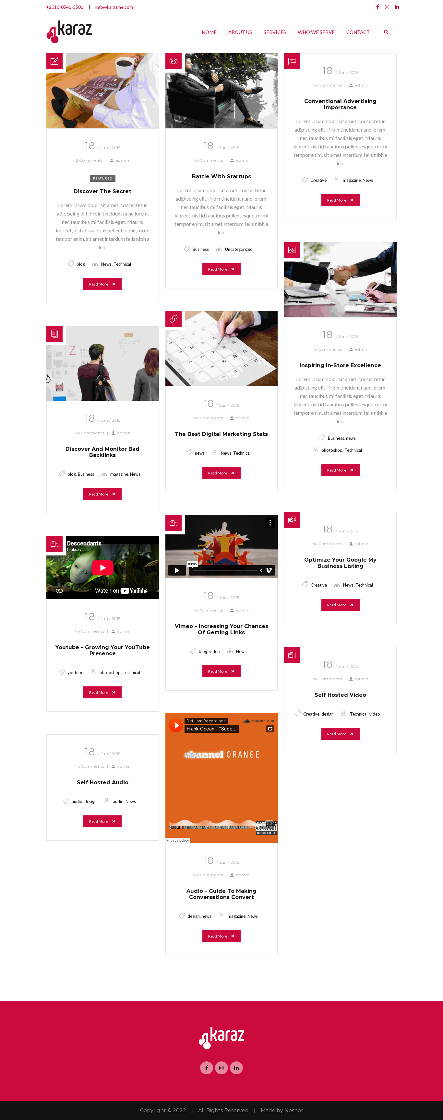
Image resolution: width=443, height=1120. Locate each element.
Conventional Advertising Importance (340, 104)
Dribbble (387, 6)
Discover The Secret (102, 191)
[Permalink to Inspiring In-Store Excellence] (340, 315)
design (327, 714)
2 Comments (89, 160)
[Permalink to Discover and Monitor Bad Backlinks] (102, 399)
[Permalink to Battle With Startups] (221, 126)
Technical (122, 264)
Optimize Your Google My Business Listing (340, 563)
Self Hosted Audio (102, 782)
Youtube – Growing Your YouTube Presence (102, 650)
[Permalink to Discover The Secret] (102, 126)
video (214, 651)
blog (81, 264)
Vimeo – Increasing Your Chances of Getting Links (221, 629)
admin (122, 160)
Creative (318, 180)
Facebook (377, 6)
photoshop (331, 450)
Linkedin (397, 6)
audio (77, 801)
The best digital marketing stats (221, 434)
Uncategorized (239, 249)
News (106, 264)
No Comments (208, 160)
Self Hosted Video (340, 695)
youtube (75, 672)
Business (201, 249)
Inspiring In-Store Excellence (340, 365)
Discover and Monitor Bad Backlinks (102, 452)
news (351, 438)
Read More (99, 284)
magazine (352, 180)
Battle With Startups (221, 176)
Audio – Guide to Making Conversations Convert (221, 894)
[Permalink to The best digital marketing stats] (221, 384)
